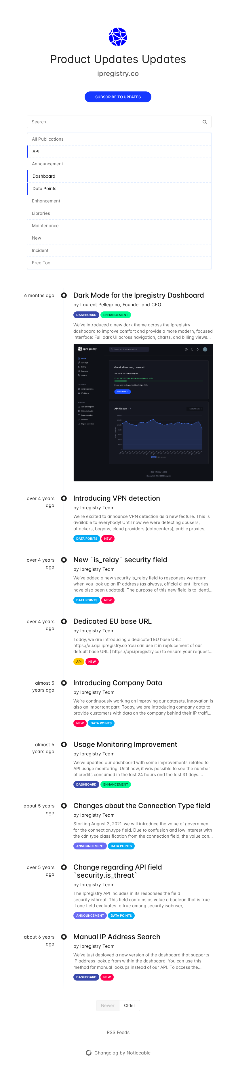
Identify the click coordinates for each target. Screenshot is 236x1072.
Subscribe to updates (118, 97)
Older (129, 1005)
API (36, 151)
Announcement (47, 163)
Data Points (44, 188)
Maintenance (45, 225)
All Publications (48, 139)
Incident (40, 250)
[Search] (204, 122)
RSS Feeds (118, 1032)
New (36, 238)
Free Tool (42, 262)
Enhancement (46, 201)
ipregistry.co (118, 73)
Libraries (41, 213)
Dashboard (44, 176)
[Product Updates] (118, 38)
